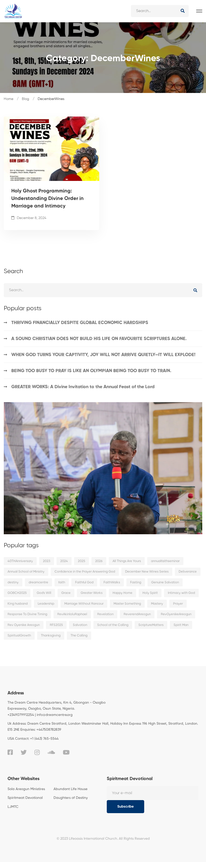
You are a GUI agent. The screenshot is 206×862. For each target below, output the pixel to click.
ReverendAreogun (137, 614)
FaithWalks (112, 582)
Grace (66, 593)
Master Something (127, 603)
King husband (18, 603)
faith (61, 582)
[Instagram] (37, 752)
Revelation (105, 614)
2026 (98, 561)
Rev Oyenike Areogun (24, 625)
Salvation (80, 625)
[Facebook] (10, 752)
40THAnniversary (20, 561)
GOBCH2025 (17, 593)
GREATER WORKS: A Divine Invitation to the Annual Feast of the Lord (82, 387)
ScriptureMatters (151, 625)
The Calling (79, 635)
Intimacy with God (181, 593)
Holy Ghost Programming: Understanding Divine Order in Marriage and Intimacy (47, 199)
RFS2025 (56, 625)
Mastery (157, 603)
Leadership (46, 603)
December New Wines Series (147, 571)
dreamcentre (38, 582)
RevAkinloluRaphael (72, 614)
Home (8, 99)
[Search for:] (160, 11)
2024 (64, 561)
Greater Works (91, 593)
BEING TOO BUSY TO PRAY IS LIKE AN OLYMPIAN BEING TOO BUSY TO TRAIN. (91, 371)
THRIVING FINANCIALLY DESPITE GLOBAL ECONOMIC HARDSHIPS (79, 322)
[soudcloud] (51, 752)
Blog (25, 99)
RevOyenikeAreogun (176, 614)
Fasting (135, 582)
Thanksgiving (51, 635)
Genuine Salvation (165, 582)
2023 (46, 561)
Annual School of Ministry (26, 571)
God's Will (44, 593)
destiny (13, 582)
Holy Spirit (150, 593)
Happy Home (122, 593)
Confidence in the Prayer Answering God (85, 571)
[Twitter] (23, 752)
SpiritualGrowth (19, 635)
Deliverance (188, 571)
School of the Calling (112, 625)
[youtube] (66, 752)
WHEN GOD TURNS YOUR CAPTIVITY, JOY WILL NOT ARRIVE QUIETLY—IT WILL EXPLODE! (103, 355)
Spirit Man (181, 625)
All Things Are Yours (127, 561)
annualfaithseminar (165, 561)
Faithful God (84, 582)
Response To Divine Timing (27, 614)
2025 (81, 561)
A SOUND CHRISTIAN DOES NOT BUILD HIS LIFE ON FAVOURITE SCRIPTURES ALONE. (99, 339)
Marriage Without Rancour (84, 603)
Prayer (178, 603)
